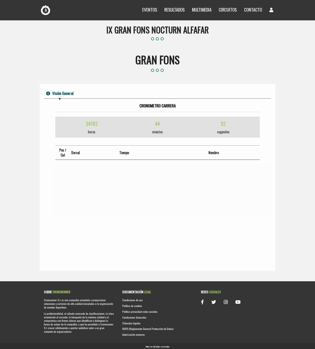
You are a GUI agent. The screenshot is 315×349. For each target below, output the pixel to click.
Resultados (174, 9)
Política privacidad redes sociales (140, 311)
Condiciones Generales (134, 317)
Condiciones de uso (132, 300)
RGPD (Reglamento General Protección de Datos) (148, 329)
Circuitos (228, 9)
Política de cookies (132, 306)
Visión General (63, 93)
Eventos (149, 9)
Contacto (253, 9)
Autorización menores (133, 334)
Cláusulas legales (131, 323)
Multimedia (202, 9)
